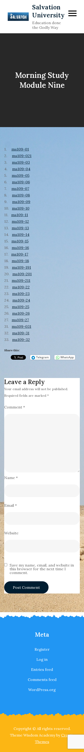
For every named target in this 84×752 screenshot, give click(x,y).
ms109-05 (20, 175)
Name (11, 477)
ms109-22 (21, 287)
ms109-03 (21, 162)
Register (42, 649)
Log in (42, 659)
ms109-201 (22, 274)
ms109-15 (19, 241)
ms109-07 (20, 188)
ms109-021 (22, 155)
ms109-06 (21, 182)
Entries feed (42, 669)
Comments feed (42, 679)
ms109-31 (20, 333)
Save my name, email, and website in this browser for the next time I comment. (42, 568)
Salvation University (48, 11)
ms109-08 (21, 195)
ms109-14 (20, 234)
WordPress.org (42, 689)
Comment (14, 407)
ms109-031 (21, 326)
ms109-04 (21, 168)
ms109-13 (20, 228)
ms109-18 (20, 260)
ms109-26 (21, 313)
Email (10, 505)
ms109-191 (21, 267)
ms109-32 (21, 339)
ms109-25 (20, 306)
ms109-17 (19, 254)
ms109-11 (19, 214)
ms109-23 (21, 293)
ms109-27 (20, 319)
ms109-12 (20, 221)
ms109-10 (20, 208)
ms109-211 (21, 280)
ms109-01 (20, 149)
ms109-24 (21, 300)
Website (11, 533)
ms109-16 (20, 247)
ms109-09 (21, 201)
